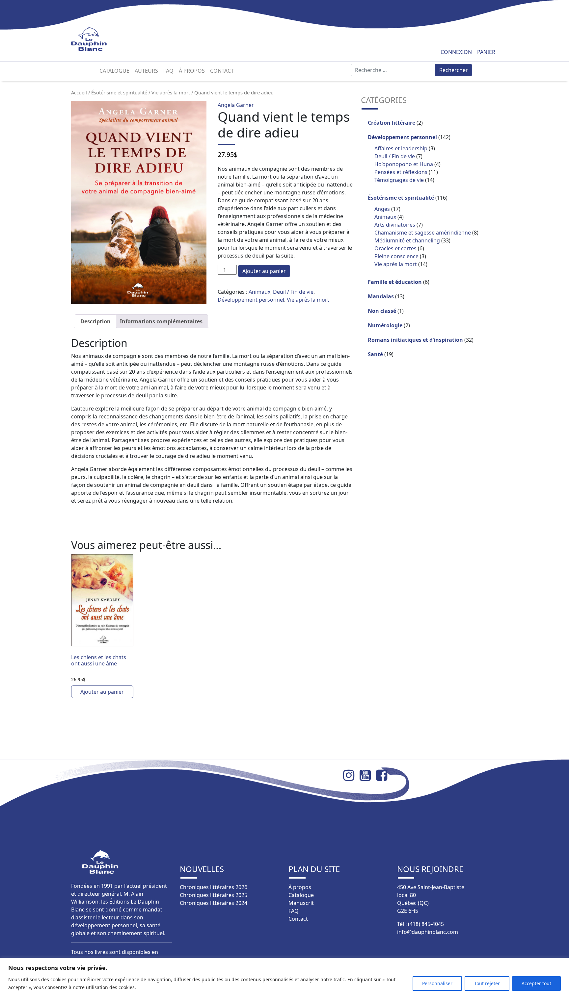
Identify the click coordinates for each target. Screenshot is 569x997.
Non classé (382, 310)
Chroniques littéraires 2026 (213, 887)
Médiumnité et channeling (407, 240)
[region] (284, 977)
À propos (192, 70)
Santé (375, 354)
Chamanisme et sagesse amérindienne (422, 232)
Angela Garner (236, 105)
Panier (486, 52)
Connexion (456, 52)
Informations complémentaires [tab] (161, 321)
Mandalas (381, 296)
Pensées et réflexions (400, 172)
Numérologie (385, 325)
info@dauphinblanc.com (427, 931)
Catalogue (114, 70)
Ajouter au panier (264, 271)
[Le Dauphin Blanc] (96, 39)
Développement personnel (251, 299)
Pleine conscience (396, 256)
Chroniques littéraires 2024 (213, 903)
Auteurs (146, 70)
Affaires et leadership (400, 148)
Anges (382, 208)
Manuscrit (301, 903)
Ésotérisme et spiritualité (119, 92)
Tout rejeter (487, 983)
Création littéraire (391, 122)
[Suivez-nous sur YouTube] (368, 775)
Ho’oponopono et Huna (403, 164)
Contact (222, 70)
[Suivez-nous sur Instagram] (351, 775)
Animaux (259, 291)
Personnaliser (437, 983)
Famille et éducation (395, 282)
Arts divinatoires (394, 224)
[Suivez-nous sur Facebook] (384, 775)
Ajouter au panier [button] (102, 691)
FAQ (168, 70)
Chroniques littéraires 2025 (213, 895)
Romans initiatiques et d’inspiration (415, 339)
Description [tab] (95, 321)
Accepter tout (536, 983)
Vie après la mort (170, 92)
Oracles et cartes (395, 248)
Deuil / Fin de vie (293, 291)
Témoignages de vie (399, 180)
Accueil (79, 92)
